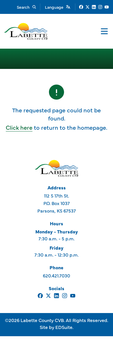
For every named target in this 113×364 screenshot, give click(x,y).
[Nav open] (104, 31)
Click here (19, 127)
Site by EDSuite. (56, 327)
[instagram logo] (100, 7)
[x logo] (87, 7)
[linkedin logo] (94, 7)
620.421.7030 (56, 275)
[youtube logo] (106, 7)
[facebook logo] (81, 7)
